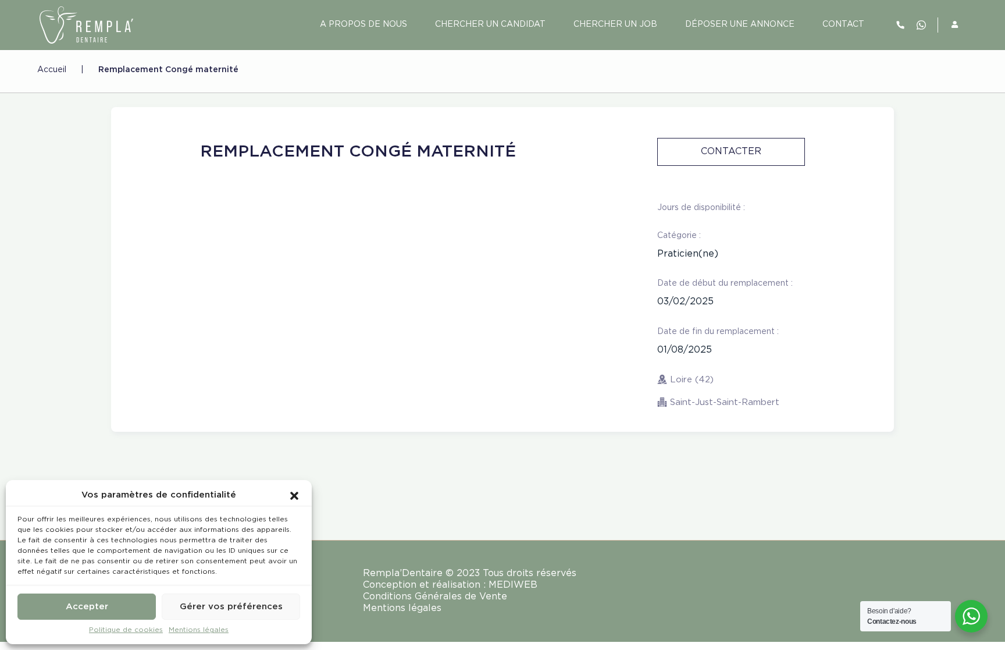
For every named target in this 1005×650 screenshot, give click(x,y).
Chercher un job (615, 24)
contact (843, 24)
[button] (294, 495)
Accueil (51, 69)
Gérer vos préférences (231, 606)
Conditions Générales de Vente (435, 596)
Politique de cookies (126, 630)
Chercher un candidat (490, 24)
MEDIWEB (513, 585)
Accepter (87, 606)
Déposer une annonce (739, 24)
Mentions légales (199, 630)
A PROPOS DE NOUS (363, 24)
